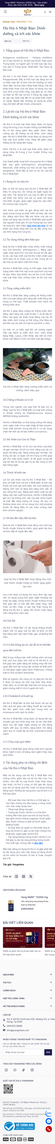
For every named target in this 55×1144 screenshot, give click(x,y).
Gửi (48, 1052)
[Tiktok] (23, 1070)
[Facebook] (6, 1070)
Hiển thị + (26, 41)
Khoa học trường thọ (17, 21)
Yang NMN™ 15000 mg (34, 897)
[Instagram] (32, 1070)
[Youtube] (15, 1070)
